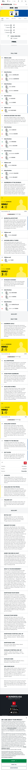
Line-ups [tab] (14, 18)
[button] (26, 4)
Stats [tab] (19, 18)
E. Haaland (7, 32)
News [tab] (7, 18)
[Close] (26, 717)
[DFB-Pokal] (18, 1)
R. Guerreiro (7, 25)
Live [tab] (2, 18)
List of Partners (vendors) (6, 757)
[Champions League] (22, 1)
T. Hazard (8, 27)
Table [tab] (25, 18)
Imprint (8, 748)
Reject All (14, 764)
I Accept (13, 760)
